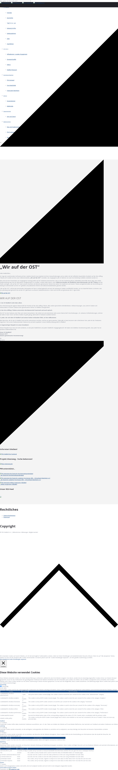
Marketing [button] (3, 742)
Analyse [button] (2, 731)
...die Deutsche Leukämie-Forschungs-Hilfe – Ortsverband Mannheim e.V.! (20, 480)
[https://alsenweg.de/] (6, 464)
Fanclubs (9, 13)
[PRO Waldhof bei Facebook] (8, 454)
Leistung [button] (2, 726)
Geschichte (10, 18)
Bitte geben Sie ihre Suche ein (8, 1)
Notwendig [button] (3, 684)
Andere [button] (2, 762)
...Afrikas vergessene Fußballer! (8, 484)
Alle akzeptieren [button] (4, 659)
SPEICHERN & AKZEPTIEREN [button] (8, 767)
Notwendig (5, 686)
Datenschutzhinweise (9, 515)
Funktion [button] (2, 721)
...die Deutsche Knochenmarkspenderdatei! (12, 475)
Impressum (6, 517)
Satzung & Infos (11, 28)
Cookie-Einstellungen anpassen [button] (17, 659)
